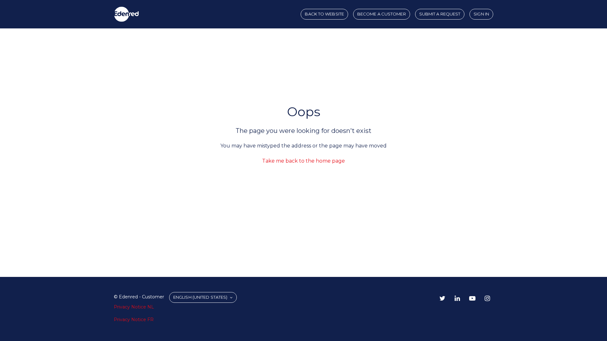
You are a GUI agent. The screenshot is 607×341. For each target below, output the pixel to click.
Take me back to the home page (303, 161)
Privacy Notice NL (134, 307)
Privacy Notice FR (134, 319)
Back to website (324, 13)
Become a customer (381, 13)
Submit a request (440, 13)
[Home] (126, 14)
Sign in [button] (481, 13)
